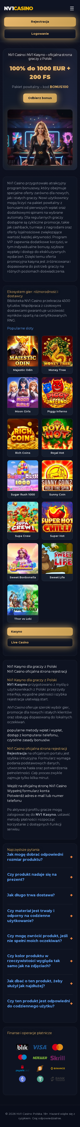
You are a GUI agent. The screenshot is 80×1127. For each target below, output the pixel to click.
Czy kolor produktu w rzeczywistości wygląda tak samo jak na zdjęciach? (33, 961)
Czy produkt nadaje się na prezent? (32, 877)
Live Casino (20, 642)
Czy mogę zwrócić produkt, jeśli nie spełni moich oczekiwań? (37, 938)
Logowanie (40, 34)
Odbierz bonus (40, 98)
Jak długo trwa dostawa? (31, 895)
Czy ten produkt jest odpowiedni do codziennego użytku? (38, 1003)
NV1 (18, 8)
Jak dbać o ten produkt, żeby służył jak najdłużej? (35, 983)
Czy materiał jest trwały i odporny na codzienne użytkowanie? (30, 916)
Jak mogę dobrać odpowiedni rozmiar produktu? (35, 857)
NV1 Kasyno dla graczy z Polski (32, 667)
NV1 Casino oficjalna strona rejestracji (37, 671)
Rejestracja (40, 21)
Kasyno (16, 631)
